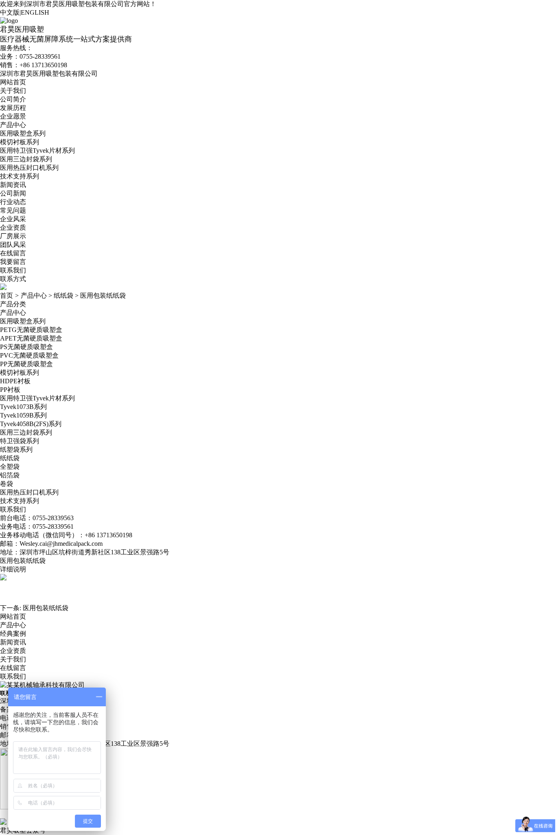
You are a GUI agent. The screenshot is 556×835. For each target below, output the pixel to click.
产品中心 (13, 124)
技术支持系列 (19, 176)
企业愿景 (13, 116)
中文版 (10, 12)
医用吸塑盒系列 (23, 133)
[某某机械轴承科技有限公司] (42, 684)
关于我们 (13, 90)
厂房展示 (13, 236)
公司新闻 (13, 193)
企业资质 (13, 227)
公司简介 (13, 99)
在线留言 (13, 253)
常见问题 (13, 210)
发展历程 (13, 107)
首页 (6, 295)
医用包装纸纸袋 (103, 295)
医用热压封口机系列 (29, 167)
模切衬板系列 (19, 141)
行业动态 (13, 201)
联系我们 (13, 270)
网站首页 (13, 82)
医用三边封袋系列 (26, 159)
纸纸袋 (63, 295)
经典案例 (13, 633)
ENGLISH (35, 12)
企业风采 (13, 218)
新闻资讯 (13, 184)
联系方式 (13, 278)
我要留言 (13, 261)
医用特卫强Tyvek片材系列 (37, 150)
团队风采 (13, 244)
